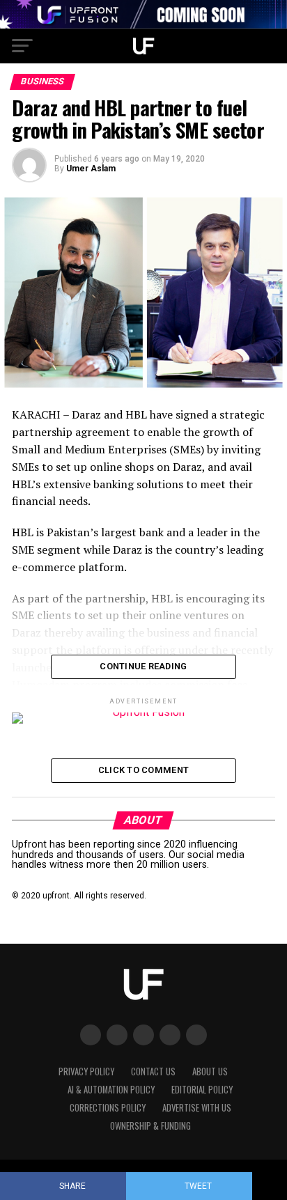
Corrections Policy (108, 1107)
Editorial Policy (202, 1089)
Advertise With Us (196, 1107)
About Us (210, 1071)
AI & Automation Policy (111, 1089)
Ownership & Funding (150, 1125)
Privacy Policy (86, 1071)
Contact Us (153, 1071)
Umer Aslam (91, 168)
